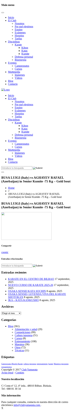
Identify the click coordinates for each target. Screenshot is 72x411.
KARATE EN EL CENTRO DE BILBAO (31, 279)
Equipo (18, 29)
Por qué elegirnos (24, 26)
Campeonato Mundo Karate (12, 364)
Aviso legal (7, 372)
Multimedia (14, 71)
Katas (24, 50)
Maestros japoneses (61, 364)
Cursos (18, 68)
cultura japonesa (29, 364)
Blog (10, 81)
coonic (4, 252)
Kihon (24, 47)
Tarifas (18, 38)
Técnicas (19, 350)
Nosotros (19, 23)
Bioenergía (20, 59)
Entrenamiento (22, 341)
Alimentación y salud (26, 329)
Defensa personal (24, 56)
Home (11, 187)
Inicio (11, 17)
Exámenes (20, 32)
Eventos (12, 62)
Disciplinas (14, 41)
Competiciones (22, 332)
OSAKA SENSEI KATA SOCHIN (27, 291)
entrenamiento (42, 364)
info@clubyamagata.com (27, 405)
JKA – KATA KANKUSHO (23, 300)
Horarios (19, 35)
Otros (18, 347)
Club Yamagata (29, 369)
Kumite (25, 53)
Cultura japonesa (23, 335)
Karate (18, 44)
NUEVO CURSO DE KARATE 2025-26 (30, 285)
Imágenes (20, 74)
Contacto (13, 84)
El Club (12, 20)
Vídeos (18, 77)
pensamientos (6, 367)
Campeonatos (22, 65)
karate (50, 364)
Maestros (19, 344)
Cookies (19, 372)
